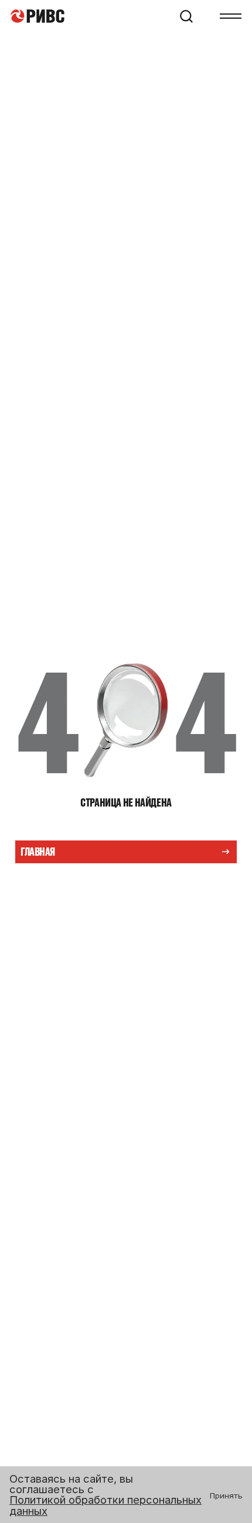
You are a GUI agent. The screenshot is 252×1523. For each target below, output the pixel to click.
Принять (226, 1495)
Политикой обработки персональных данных (105, 1505)
